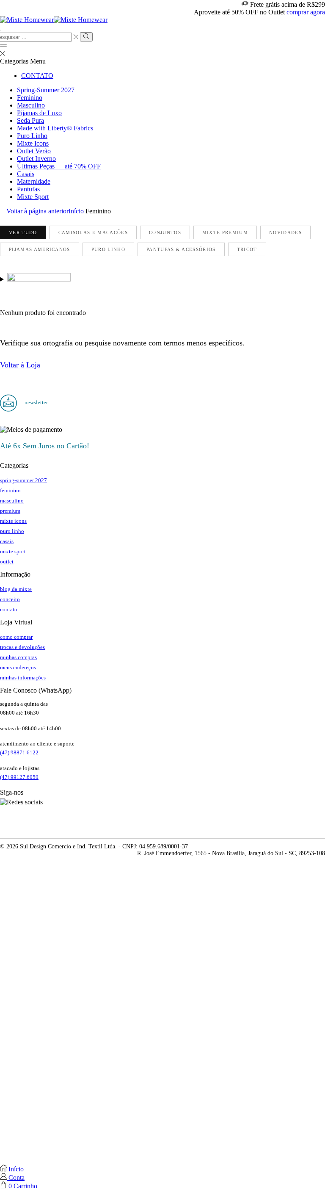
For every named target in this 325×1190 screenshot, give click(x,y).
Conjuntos (165, 232)
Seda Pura (30, 120)
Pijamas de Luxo (39, 112)
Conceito (10, 599)
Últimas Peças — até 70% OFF (59, 166)
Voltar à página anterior (37, 211)
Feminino (29, 97)
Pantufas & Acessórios (181, 249)
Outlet (7, 561)
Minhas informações (23, 677)
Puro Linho (32, 135)
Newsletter (35, 402)
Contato (37, 75)
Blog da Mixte (16, 589)
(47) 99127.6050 (19, 777)
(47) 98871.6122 (19, 752)
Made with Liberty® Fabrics (55, 128)
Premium (10, 511)
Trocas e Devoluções (22, 647)
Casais (25, 173)
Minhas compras (18, 657)
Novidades (285, 232)
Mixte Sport (33, 196)
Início (76, 211)
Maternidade (33, 181)
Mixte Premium (225, 232)
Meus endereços (18, 667)
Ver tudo (23, 232)
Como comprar (16, 637)
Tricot (247, 249)
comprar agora (305, 12)
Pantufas (28, 189)
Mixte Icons (33, 143)
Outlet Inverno (36, 158)
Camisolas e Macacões (93, 232)
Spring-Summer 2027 (45, 90)
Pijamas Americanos (39, 249)
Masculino (31, 105)
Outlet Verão (34, 151)
